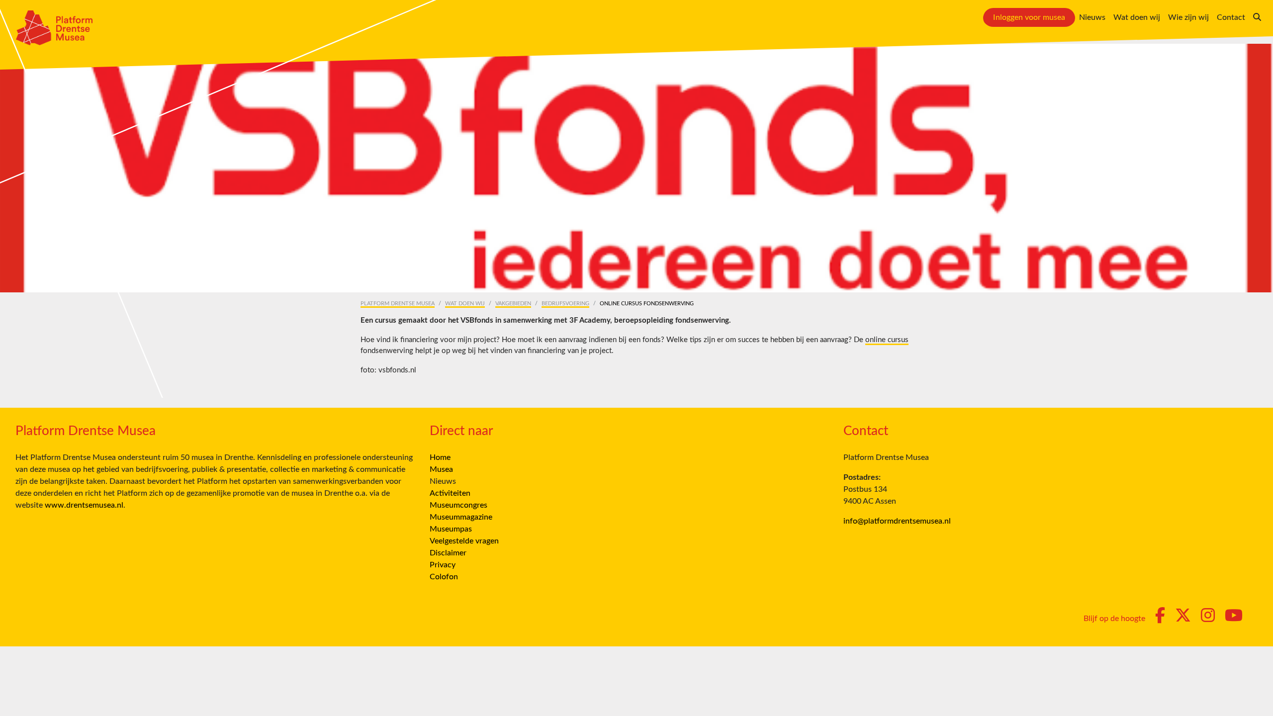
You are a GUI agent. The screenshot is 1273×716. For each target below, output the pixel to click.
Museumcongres (458, 505)
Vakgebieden (513, 303)
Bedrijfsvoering (565, 303)
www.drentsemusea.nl (84, 505)
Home (440, 457)
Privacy (442, 565)
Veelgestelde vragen (464, 541)
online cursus (887, 340)
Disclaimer (448, 553)
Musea (441, 469)
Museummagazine (461, 517)
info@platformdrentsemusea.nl (897, 521)
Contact (1231, 17)
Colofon (444, 577)
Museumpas (451, 529)
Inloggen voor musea (1029, 17)
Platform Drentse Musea (398, 303)
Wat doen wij (1136, 17)
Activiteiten (450, 493)
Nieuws (1092, 17)
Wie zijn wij (1188, 17)
